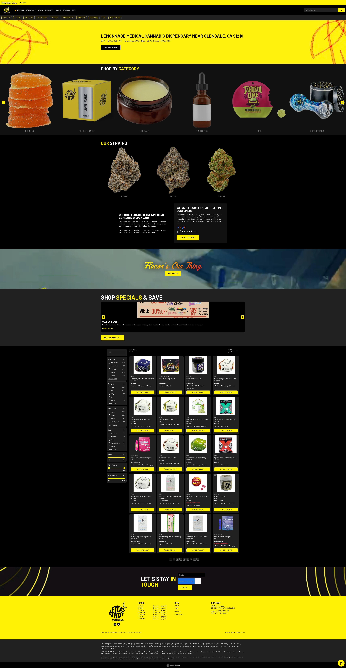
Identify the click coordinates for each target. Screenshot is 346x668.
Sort (231, 349)
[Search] (341, 10)
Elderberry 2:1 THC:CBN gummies (142, 379)
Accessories (115, 18)
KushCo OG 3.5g (220, 496)
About (176, 606)
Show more (112, 379)
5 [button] (187, 559)
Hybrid (124, 196)
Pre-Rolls (29, 18)
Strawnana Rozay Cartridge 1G (141, 458)
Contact (177, 611)
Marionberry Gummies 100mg (141, 496)
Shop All (6, 18)
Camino (188, 494)
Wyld (132, 376)
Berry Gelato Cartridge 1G (223, 537)
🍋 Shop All (19, 10)
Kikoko (216, 417)
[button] (14, 2)
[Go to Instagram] (115, 624)
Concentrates (67, 18)
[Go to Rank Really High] (173, 665)
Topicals (81, 18)
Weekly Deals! (110, 321)
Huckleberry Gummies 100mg (141, 419)
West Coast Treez (164, 376)
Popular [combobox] (232, 351)
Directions (178, 614)
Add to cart (143, 392)
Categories (30, 10)
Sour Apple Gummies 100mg (196, 458)
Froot (160, 534)
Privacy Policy (230, 632)
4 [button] (184, 559)
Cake (160, 494)
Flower (17, 18)
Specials (66, 10)
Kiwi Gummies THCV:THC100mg (197, 419)
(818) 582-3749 (217, 606)
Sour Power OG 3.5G (193, 379)
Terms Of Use (240, 632)
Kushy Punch (134, 455)
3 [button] (180, 559)
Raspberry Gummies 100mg (168, 458)
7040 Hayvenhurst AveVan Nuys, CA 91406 (220, 612)
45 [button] (194, 559)
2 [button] (177, 559)
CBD (104, 18)
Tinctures (94, 18)
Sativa (221, 196)
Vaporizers (42, 18)
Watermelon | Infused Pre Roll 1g (170, 537)
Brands (40, 10)
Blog (73, 10)
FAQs (176, 609)
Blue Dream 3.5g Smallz (167, 379)
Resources (48, 10)
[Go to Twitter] (118, 624)
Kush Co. (189, 376)
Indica (173, 196)
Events (58, 10)
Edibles (54, 18)
